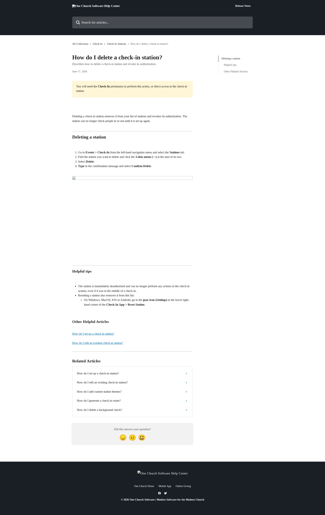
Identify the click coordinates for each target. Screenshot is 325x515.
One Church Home (144, 486)
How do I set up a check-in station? (93, 333)
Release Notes (243, 6)
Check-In (98, 43)
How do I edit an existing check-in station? (97, 343)
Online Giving (183, 486)
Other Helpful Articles (236, 71)
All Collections (80, 43)
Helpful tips (230, 65)
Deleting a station (231, 58)
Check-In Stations (116, 43)
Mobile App (165, 486)
